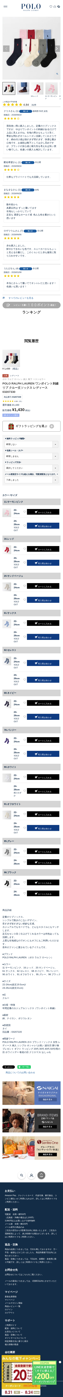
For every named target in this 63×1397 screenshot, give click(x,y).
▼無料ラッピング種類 (15, 438)
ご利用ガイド (10, 1325)
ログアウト (10, 1313)
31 (20, 401)
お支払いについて (12, 1331)
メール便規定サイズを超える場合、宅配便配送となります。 (32, 474)
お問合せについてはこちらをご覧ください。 (24, 1274)
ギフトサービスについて (15, 1338)
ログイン (9, 1309)
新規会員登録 (10, 1296)
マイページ (10, 1300)
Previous (6, 48)
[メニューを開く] (5, 6)
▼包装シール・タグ (14, 450)
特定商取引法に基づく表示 (16, 1341)
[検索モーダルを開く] (22, 1175)
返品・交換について (13, 1335)
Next (56, 48)
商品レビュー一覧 (12, 1306)
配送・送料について (13, 1328)
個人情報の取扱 (11, 1344)
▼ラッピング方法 (13, 462)
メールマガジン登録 (13, 1303)
